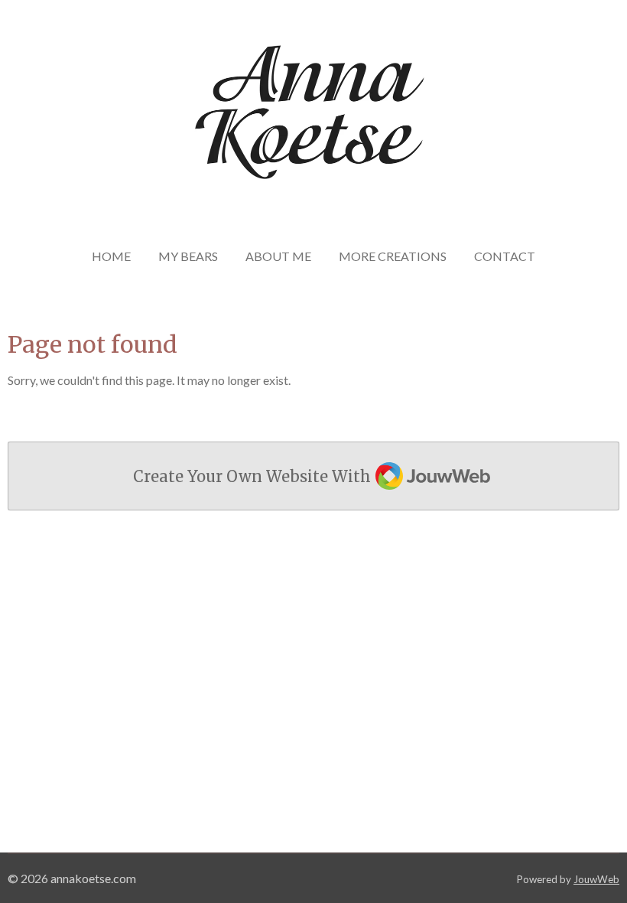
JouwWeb (596, 879)
